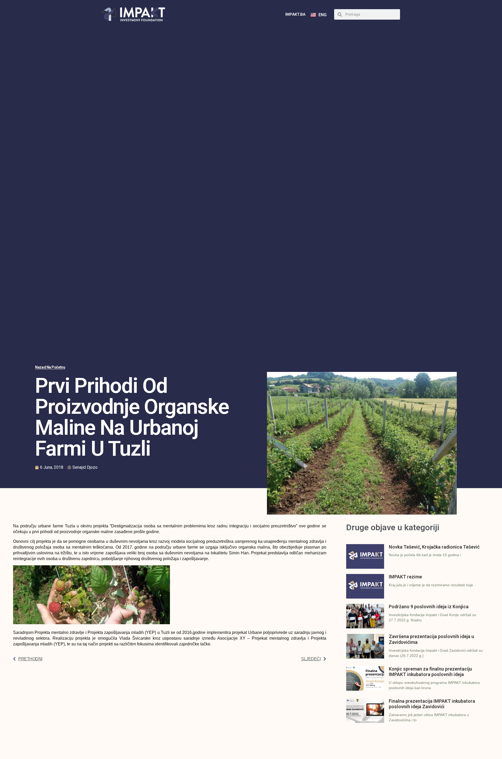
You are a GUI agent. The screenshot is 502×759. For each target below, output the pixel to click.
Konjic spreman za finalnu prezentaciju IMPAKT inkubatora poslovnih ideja (430, 671)
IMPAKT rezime (405, 576)
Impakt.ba (295, 14)
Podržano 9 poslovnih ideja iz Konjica (429, 606)
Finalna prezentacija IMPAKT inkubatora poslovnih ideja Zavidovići (432, 704)
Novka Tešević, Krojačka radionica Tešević (434, 547)
